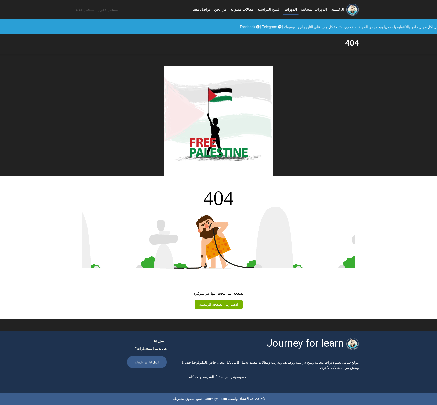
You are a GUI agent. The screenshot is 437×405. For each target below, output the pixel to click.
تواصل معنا (201, 9)
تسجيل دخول (108, 9)
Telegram (291, 27)
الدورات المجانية (314, 9)
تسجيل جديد (85, 9)
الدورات (291, 9)
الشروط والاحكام (201, 377)
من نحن (220, 9)
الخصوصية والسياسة (233, 377)
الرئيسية (337, 9)
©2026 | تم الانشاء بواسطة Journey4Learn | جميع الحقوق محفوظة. (218, 399)
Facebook (269, 27)
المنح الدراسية (268, 9)
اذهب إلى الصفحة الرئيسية (218, 304)
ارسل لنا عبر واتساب (147, 362)
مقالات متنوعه (241, 9)
